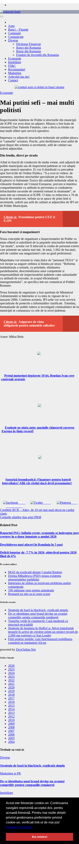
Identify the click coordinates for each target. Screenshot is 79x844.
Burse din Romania (28, 51)
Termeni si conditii (19, 827)
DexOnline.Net (26, 649)
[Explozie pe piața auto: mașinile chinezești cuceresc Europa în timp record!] (39, 415)
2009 (11, 723)
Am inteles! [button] (39, 836)
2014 (11, 709)
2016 (11, 702)
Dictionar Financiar (28, 44)
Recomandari (16, 69)
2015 (11, 705)
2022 (11, 680)
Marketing (14, 73)
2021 (11, 683)
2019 (11, 691)
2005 (11, 738)
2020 (11, 687)
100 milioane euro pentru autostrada (31, 590)
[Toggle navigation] (1, 16)
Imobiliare (14, 62)
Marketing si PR (10, 773)
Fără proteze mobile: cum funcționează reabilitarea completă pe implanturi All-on (40, 640)
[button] (33, 827)
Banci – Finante (18, 29)
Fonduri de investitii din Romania (37, 55)
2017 (11, 698)
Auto (11, 26)
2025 (11, 669)
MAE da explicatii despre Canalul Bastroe (35, 572)
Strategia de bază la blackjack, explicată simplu (38, 610)
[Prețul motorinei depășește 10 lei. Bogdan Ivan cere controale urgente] (39, 363)
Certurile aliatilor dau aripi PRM (20, 517)
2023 (11, 676)
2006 (11, 734)
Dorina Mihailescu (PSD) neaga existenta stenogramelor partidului (34, 577)
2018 (11, 694)
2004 (11, 741)
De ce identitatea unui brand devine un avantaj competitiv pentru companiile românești (37, 615)
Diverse (13, 40)
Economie (14, 58)
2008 (11, 727)
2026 (11, 665)
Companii (14, 33)
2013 (11, 712)
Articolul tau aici (18, 76)
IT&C (12, 65)
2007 (11, 731)
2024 (11, 673)
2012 (11, 716)
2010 (11, 720)
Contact (13, 80)
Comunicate (15, 36)
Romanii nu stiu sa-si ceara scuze (29, 594)
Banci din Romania (28, 47)
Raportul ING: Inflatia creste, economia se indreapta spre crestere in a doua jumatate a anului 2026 (39, 534)
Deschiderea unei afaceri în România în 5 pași (31, 544)
